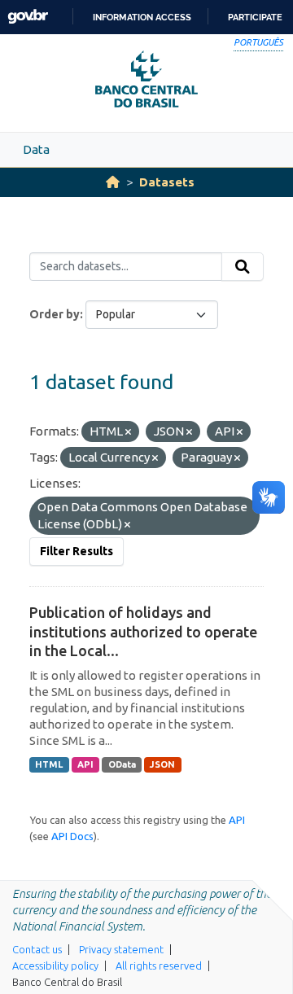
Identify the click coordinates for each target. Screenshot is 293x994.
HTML (49, 764)
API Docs (72, 836)
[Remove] (128, 432)
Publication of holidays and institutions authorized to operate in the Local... (143, 631)
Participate (255, 17)
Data (36, 149)
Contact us (37, 949)
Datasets (167, 182)
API (85, 764)
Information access (142, 17)
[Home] (113, 182)
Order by (54, 314)
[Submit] (242, 267)
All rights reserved (159, 965)
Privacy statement (121, 949)
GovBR (27, 16)
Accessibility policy (55, 965)
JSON (162, 764)
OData (122, 764)
